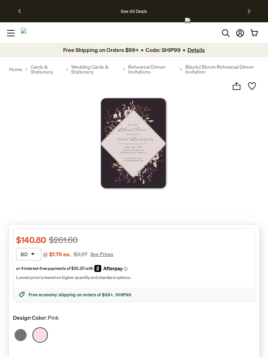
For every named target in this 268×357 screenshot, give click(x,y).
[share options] (236, 86)
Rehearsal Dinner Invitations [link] (146, 69)
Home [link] (15, 69)
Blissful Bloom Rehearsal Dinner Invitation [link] (219, 69)
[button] (240, 33)
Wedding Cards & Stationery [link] (90, 69)
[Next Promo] (249, 11)
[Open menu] (11, 33)
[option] (20, 335)
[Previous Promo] (21, 11)
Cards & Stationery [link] (42, 69)
